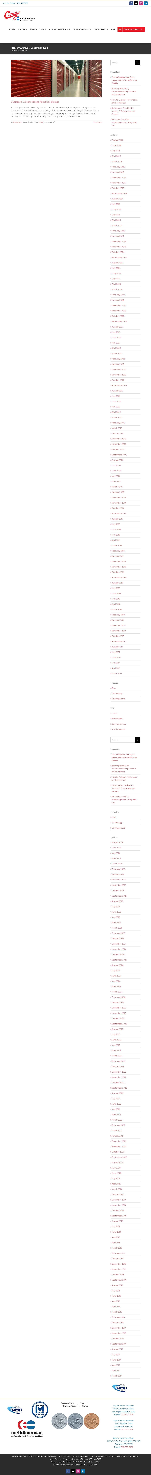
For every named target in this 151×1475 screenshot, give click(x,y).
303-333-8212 (127, 1447)
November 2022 (119, 375)
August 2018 (117, 583)
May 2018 (116, 599)
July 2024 (116, 268)
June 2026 (116, 145)
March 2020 (117, 487)
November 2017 (119, 631)
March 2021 (117, 428)
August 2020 (117, 460)
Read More (98, 122)
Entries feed (117, 719)
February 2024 (118, 295)
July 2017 (116, 652)
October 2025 (118, 188)
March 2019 (117, 545)
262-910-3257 (127, 1430)
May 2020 (116, 476)
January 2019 (117, 556)
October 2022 (118, 380)
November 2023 (119, 311)
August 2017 (117, 647)
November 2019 (119, 503)
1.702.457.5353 (22, 3)
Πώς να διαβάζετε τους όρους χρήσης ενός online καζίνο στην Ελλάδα (124, 80)
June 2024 (116, 273)
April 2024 (116, 284)
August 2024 (117, 263)
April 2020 (116, 481)
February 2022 (118, 423)
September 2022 (119, 385)
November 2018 (119, 567)
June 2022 (116, 401)
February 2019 (118, 551)
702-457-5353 (127, 1415)
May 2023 (116, 343)
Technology (117, 693)
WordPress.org (118, 729)
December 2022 (119, 369)
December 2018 (119, 561)
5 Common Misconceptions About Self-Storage (35, 101)
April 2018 (116, 604)
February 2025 (118, 231)
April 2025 (116, 220)
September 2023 (119, 321)
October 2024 (118, 252)
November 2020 (119, 444)
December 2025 (119, 177)
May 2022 (116, 407)
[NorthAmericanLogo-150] (27, 1421)
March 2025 (117, 225)
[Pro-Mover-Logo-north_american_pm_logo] (40, 1402)
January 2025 (118, 236)
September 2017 (119, 641)
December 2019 (119, 498)
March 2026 (117, 161)
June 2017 (116, 657)
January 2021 (117, 433)
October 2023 (118, 316)
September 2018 (119, 577)
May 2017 (116, 663)
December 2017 (119, 625)
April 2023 (116, 348)
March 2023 (117, 353)
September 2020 (119, 455)
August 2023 (117, 327)
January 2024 (118, 300)
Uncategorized (118, 699)
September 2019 (119, 514)
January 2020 (118, 492)
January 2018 (118, 620)
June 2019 (116, 529)
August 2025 (117, 199)
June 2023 (116, 337)
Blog (41, 122)
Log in (114, 713)
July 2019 (116, 524)
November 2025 (119, 183)
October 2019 (118, 508)
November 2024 (119, 247)
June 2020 (116, 471)
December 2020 (119, 439)
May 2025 (116, 215)
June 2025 (116, 209)
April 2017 (116, 668)
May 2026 (116, 151)
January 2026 (118, 172)
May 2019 (116, 535)
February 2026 (118, 167)
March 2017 (117, 674)
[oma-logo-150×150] (15, 1402)
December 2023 (119, 305)
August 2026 (117, 140)
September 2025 (119, 193)
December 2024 (119, 241)
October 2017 (118, 636)
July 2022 (116, 396)
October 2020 (118, 449)
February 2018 (118, 615)
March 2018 (117, 609)
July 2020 (116, 465)
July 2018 (116, 588)
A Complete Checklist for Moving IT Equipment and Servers (123, 111)
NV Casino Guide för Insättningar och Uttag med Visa (124, 122)
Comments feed (119, 724)
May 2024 (116, 279)
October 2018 (118, 572)
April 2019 (116, 540)
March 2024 (117, 289)
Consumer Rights (69, 1406)
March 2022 (117, 417)
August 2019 (117, 519)
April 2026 (116, 156)
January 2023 (118, 364)
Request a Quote (67, 1403)
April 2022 (116, 412)
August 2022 (117, 391)
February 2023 (118, 359)
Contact (85, 1406)
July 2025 (116, 204)
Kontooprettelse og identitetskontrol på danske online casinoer (124, 92)
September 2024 (119, 257)
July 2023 (116, 332)
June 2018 (116, 593)
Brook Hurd (17, 122)
